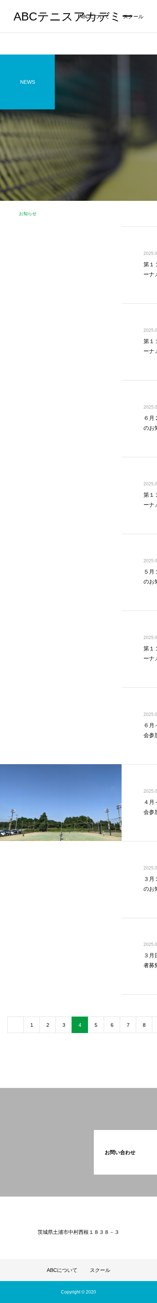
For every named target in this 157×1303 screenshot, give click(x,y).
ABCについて (94, 16)
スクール (133, 16)
